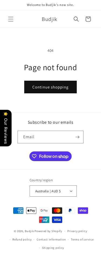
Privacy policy (77, 231)
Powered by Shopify (48, 231)
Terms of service (82, 239)
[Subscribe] (77, 137)
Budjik (29, 231)
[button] (11, 19)
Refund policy (22, 239)
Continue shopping (50, 87)
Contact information (51, 239)
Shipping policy (53, 248)
